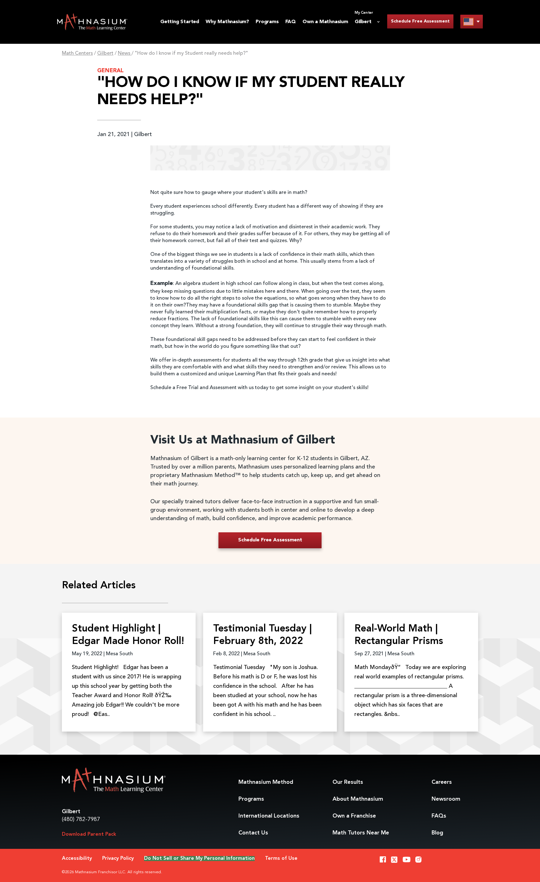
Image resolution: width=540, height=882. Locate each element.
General (110, 71)
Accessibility (77, 858)
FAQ (290, 21)
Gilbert (105, 53)
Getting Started (179, 21)
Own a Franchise (354, 816)
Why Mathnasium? (227, 21)
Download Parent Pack (89, 834)
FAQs (439, 816)
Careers (442, 782)
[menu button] (471, 21)
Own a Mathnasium (325, 21)
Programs (267, 21)
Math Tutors (360, 833)
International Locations (268, 816)
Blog (437, 833)
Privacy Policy (118, 858)
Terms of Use (281, 858)
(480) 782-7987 (81, 819)
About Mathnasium (357, 799)
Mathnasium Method (265, 782)
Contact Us (253, 833)
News (125, 53)
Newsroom (446, 799)
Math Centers (77, 53)
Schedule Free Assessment (420, 21)
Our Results (347, 782)
